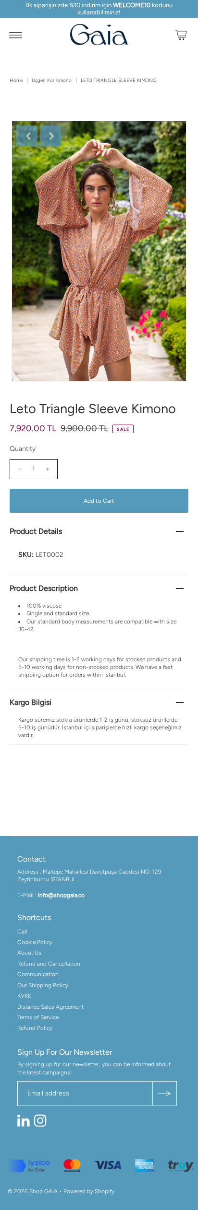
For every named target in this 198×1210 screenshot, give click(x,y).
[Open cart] (181, 34)
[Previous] (26, 136)
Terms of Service (38, 1017)
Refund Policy (34, 1028)
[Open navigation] (16, 34)
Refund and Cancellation (48, 963)
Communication (38, 974)
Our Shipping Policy (42, 985)
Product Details (36, 531)
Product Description (44, 588)
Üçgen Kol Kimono (52, 80)
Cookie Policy (34, 942)
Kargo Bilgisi (30, 702)
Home (16, 80)
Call (22, 931)
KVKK (24, 995)
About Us (29, 952)
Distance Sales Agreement (50, 1006)
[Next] (50, 136)
